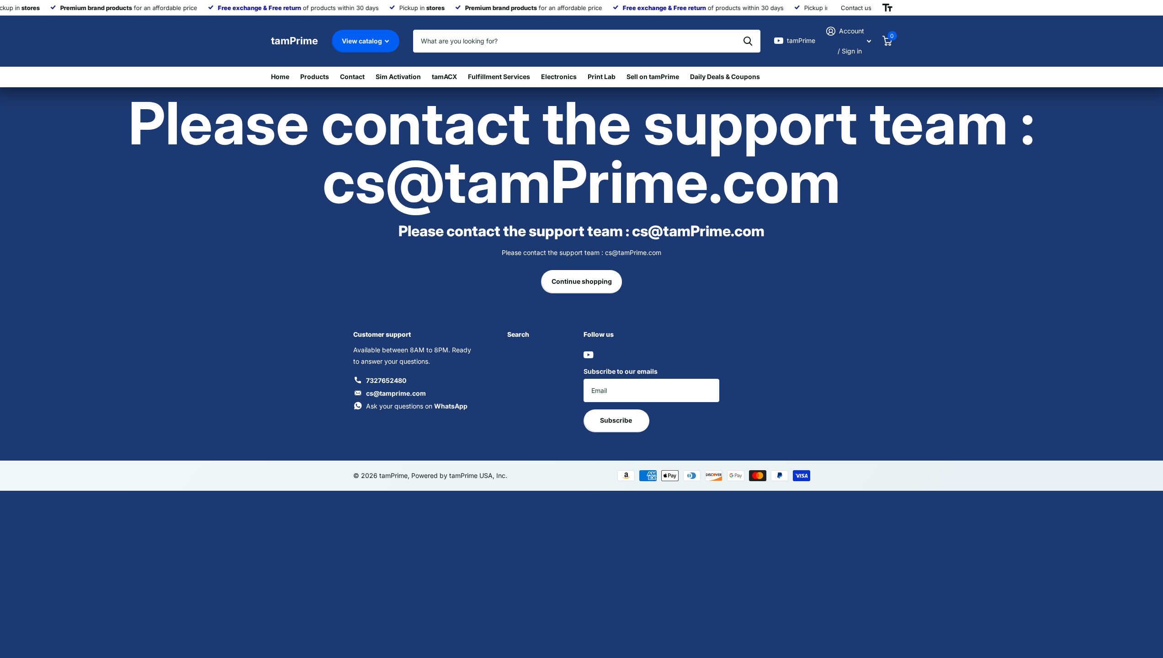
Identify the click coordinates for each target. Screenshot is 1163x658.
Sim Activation (398, 76)
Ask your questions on (416, 406)
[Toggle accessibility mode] (887, 8)
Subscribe (616, 420)
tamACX (444, 76)
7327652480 (386, 380)
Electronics (559, 76)
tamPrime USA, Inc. (478, 475)
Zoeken (747, 41)
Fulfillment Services (499, 76)
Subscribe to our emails (621, 371)
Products (314, 76)
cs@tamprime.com (396, 393)
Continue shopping (582, 281)
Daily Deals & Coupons (725, 76)
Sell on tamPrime (653, 76)
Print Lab (602, 76)
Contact (352, 76)
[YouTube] (588, 354)
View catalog (362, 41)
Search (518, 334)
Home (280, 76)
